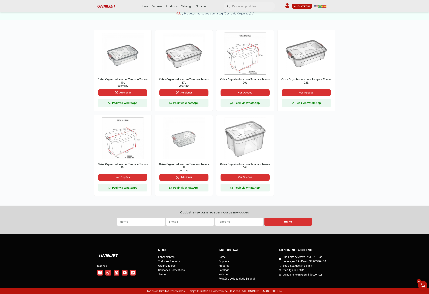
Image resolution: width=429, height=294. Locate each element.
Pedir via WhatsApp (124, 103)
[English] (316, 6)
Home (222, 257)
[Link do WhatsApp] (116, 273)
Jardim (162, 274)
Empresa (224, 261)
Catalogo (224, 270)
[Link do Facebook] (100, 273)
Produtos (224, 265)
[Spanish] (324, 6)
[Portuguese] (320, 6)
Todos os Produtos (169, 261)
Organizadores (166, 265)
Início (178, 13)
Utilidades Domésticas (171, 270)
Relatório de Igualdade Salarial (237, 278)
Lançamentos (166, 257)
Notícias (223, 274)
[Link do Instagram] (108, 273)
